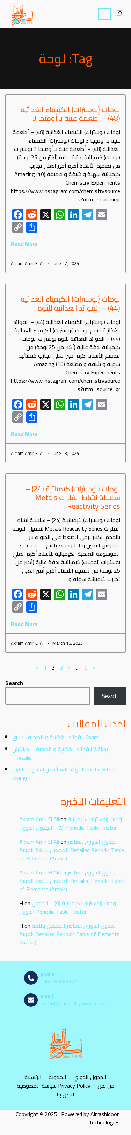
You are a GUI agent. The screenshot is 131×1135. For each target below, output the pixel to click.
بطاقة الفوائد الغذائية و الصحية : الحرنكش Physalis (60, 753)
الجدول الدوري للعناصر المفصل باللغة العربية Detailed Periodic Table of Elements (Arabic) (71, 850)
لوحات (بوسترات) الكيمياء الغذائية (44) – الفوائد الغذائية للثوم (70, 303)
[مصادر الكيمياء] (22, 14)
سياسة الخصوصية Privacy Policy (53, 1085)
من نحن (106, 1085)
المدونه (57, 1076)
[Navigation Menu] (104, 14)
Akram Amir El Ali (39, 819)
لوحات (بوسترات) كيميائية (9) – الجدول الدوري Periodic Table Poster (71, 823)
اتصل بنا (65, 1094)
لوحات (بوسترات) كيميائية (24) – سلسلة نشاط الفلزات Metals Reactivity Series (73, 497)
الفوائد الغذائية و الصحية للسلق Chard (55, 737)
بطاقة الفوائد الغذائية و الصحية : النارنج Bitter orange (64, 773)
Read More (24, 244)
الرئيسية (33, 1076)
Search (14, 683)
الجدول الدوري (90, 1076)
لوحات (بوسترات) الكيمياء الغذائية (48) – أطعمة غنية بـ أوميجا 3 (70, 114)
